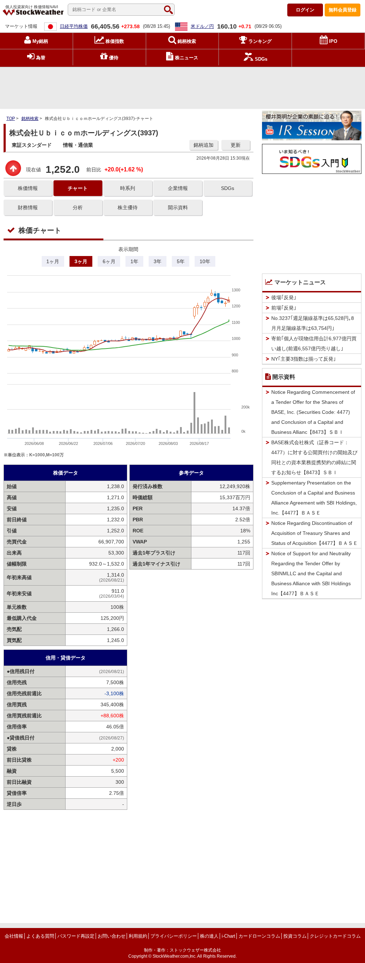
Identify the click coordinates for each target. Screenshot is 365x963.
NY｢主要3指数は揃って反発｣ (303, 359)
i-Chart (228, 936)
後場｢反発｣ (283, 297)
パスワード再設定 (75, 936)
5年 (181, 261)
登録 (342, 9)
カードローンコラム (259, 936)
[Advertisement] (182, 86)
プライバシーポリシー (173, 936)
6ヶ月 (109, 261)
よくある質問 (40, 936)
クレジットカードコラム (335, 936)
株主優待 (128, 207)
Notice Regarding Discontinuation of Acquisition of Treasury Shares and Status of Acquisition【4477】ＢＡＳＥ (314, 533)
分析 (78, 207)
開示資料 (178, 207)
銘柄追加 (204, 145)
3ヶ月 (80, 261)
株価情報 (28, 188)
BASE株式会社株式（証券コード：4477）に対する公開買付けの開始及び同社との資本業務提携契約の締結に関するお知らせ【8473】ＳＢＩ (314, 457)
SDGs (227, 188)
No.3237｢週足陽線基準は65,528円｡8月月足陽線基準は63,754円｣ (312, 323)
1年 (134, 261)
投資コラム (295, 936)
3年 (157, 261)
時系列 (127, 188)
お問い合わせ (111, 936)
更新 (236, 145)
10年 (205, 261)
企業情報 (178, 188)
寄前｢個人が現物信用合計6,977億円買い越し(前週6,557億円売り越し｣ (313, 343)
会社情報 (14, 936)
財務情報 (28, 207)
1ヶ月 (52, 261)
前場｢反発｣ (283, 308)
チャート (78, 188)
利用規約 (138, 936)
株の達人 (209, 936)
